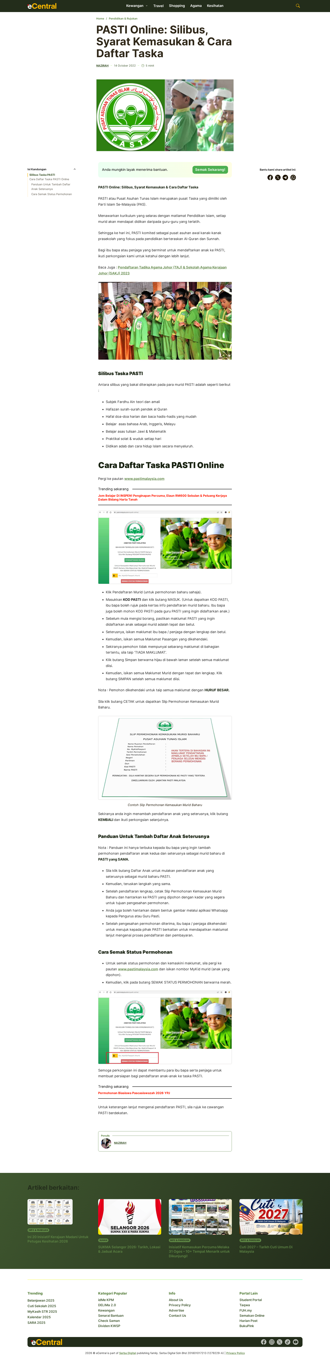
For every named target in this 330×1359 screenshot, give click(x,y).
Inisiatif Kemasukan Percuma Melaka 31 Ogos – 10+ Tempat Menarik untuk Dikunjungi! (199, 1251)
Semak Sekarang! (210, 170)
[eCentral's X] (280, 1342)
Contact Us (177, 1315)
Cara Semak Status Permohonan (51, 194)
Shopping (177, 6)
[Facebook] (270, 177)
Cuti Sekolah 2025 (42, 1306)
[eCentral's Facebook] (264, 1342)
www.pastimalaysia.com (144, 479)
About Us (176, 1300)
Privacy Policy (180, 1305)
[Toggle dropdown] (146, 6)
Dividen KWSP (109, 1326)
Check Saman (109, 1321)
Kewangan (106, 1310)
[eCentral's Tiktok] (288, 1342)
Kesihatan (215, 6)
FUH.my (245, 1310)
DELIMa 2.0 (107, 1305)
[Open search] (297, 6)
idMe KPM (106, 1300)
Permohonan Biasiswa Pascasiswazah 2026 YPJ (134, 1093)
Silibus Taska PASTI (42, 174)
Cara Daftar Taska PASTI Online (49, 179)
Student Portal (250, 1300)
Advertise (176, 1310)
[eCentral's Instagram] (272, 1342)
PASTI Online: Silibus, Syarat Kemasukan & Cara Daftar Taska (164, 41)
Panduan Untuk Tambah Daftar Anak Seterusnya (50, 187)
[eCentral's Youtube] (296, 1342)
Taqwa (244, 1305)
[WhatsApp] (293, 177)
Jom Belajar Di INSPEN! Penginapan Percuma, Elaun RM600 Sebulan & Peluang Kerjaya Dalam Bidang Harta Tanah (162, 497)
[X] (278, 177)
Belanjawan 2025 (41, 1300)
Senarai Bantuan (111, 1315)
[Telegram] (285, 177)
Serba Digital (127, 1353)
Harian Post (248, 1321)
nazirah (102, 65)
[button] (52, 170)
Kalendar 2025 (39, 1317)
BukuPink (246, 1326)
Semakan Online (251, 1315)
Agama (196, 6)
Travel (158, 6)
